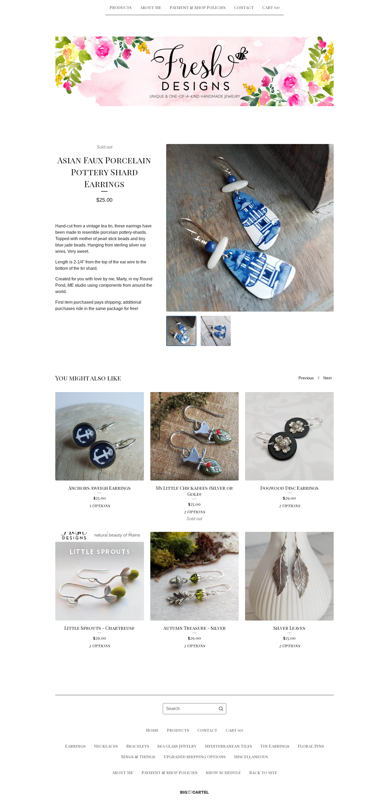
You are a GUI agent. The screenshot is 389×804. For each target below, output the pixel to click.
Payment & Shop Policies (197, 7)
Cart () (270, 7)
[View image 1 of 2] (181, 331)
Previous (306, 378)
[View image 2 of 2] (216, 331)
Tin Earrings (274, 746)
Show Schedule (223, 772)
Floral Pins (311, 746)
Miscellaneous (251, 756)
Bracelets (137, 746)
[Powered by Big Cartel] (194, 792)
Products (121, 7)
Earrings (75, 746)
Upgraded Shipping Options (194, 756)
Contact (244, 7)
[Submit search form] (221, 709)
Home (152, 730)
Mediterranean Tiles (228, 746)
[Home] (194, 71)
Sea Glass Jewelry (176, 746)
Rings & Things (138, 756)
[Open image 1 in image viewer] (250, 228)
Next (327, 378)
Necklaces (106, 746)
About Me (150, 7)
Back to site (263, 772)
